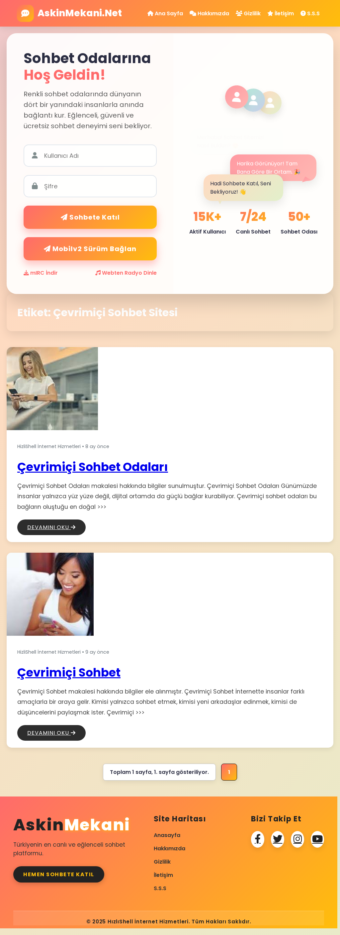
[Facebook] (257, 839)
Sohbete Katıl (94, 217)
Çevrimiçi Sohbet (69, 672)
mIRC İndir (43, 273)
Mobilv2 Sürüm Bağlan (93, 248)
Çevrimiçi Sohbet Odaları (92, 467)
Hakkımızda (212, 13)
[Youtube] (317, 839)
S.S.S (313, 13)
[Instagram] (297, 839)
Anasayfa (167, 835)
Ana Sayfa (168, 13)
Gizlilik (251, 13)
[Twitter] (277, 839)
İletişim (283, 13)
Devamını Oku (49, 527)
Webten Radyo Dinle (129, 273)
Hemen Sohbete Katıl (58, 874)
